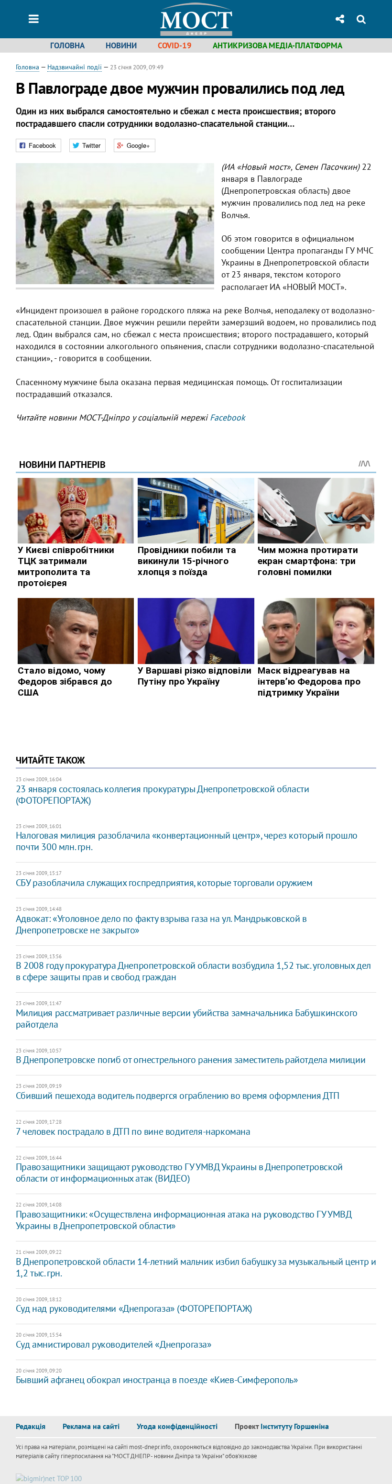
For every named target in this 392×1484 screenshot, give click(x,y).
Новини (121, 45)
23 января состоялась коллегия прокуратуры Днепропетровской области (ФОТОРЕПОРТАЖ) (162, 795)
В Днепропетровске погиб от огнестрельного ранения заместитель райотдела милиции (190, 1059)
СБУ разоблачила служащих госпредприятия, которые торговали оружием (164, 882)
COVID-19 (175, 45)
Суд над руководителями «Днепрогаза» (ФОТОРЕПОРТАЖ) (134, 1308)
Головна (67, 45)
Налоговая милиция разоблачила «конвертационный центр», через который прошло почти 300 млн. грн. (187, 841)
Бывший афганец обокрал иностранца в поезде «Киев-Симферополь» (157, 1379)
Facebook (227, 417)
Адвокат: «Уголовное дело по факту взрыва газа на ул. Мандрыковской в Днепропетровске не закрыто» (161, 924)
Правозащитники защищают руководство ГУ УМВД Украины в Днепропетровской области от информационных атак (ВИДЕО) (179, 1173)
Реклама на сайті (91, 1426)
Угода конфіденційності (177, 1426)
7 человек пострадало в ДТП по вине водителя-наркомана (133, 1131)
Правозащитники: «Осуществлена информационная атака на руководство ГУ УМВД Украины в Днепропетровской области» (184, 1220)
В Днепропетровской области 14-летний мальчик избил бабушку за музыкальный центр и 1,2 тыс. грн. (196, 1267)
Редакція (30, 1426)
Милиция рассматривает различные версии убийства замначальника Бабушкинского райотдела (187, 1018)
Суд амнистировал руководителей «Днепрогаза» (114, 1344)
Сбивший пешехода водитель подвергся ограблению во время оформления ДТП (177, 1095)
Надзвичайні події (74, 67)
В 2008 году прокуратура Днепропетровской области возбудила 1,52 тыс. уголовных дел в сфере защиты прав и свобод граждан (193, 971)
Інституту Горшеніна (295, 1426)
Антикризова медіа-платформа (277, 45)
